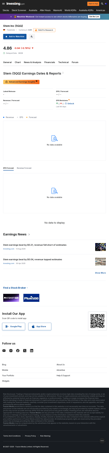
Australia (33, 10)
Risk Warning (45, 436)
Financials (49, 62)
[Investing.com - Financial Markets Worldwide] (16, 3)
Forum (75, 62)
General (7, 62)
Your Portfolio (8, 375)
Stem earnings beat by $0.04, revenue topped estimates (32, 259)
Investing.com (8, 249)
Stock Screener (19, 10)
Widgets (5, 381)
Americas (100, 10)
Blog (4, 364)
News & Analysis (32, 62)
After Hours (45, 10)
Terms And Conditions (12, 436)
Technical (63, 62)
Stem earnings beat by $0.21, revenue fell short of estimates (34, 245)
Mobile (5, 370)
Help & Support (63, 375)
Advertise (61, 370)
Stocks (6, 10)
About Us (61, 364)
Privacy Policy (30, 436)
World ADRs (70, 10)
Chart (18, 62)
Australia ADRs (86, 10)
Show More (100, 273)
